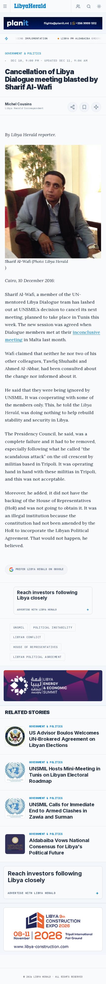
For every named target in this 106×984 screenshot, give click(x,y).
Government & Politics (23, 53)
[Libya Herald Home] (30, 6)
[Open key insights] (96, 107)
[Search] (89, 6)
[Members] (78, 6)
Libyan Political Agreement (37, 657)
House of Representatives (35, 647)
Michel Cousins (18, 104)
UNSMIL (18, 627)
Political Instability (52, 627)
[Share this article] (72, 107)
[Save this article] (84, 107)
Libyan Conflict (27, 637)
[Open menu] (5, 6)
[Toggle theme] (99, 6)
